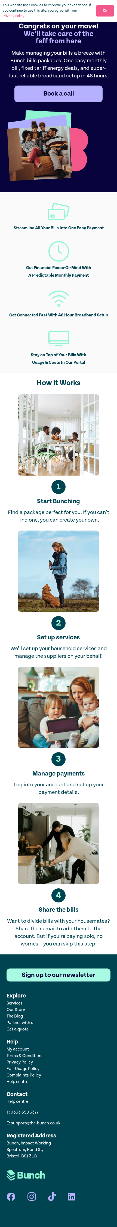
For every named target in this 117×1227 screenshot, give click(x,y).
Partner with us (21, 1022)
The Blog (15, 1016)
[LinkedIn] (71, 1197)
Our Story (16, 1009)
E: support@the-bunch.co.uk (33, 1123)
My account (18, 1049)
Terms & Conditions (25, 1055)
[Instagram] (31, 1197)
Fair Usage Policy (23, 1068)
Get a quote (18, 1029)
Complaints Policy (24, 1075)
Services (15, 1003)
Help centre (18, 1081)
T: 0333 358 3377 (22, 1112)
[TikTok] (52, 1197)
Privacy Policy (20, 1062)
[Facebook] (11, 1197)
